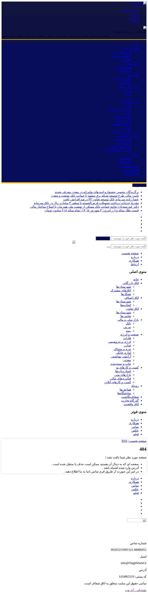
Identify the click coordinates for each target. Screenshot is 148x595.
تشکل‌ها (126, 59)
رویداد (135, 154)
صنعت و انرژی (129, 102)
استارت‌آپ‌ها (123, 139)
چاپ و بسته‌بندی (120, 131)
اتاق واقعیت (131, 173)
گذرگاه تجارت (130, 170)
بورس (127, 94)
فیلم (136, 434)
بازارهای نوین (122, 143)
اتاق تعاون (132, 75)
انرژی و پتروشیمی (119, 109)
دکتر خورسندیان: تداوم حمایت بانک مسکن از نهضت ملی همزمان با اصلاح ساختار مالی (84, 206)
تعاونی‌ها (125, 82)
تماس (135, 426)
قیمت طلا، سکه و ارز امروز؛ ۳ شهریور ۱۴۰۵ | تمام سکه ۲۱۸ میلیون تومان (92, 210)
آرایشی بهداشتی (121, 124)
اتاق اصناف (131, 63)
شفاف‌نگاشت (130, 166)
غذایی (127, 113)
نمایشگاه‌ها (124, 162)
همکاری (134, 17)
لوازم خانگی (123, 120)
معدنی (127, 127)
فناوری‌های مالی (120, 146)
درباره (135, 13)
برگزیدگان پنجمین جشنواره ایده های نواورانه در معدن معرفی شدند (97, 192)
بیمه (128, 98)
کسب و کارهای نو (127, 135)
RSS (124, 441)
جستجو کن (102, 238)
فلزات (127, 105)
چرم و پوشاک (122, 116)
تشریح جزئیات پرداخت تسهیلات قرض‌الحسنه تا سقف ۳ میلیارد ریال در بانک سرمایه (86, 203)
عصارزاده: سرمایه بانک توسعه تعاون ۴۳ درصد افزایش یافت (101, 199)
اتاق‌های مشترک (121, 55)
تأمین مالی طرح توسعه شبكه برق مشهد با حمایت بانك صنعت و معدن (95, 195)
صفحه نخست (130, 10)
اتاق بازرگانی (131, 48)
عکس (135, 430)
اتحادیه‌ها (125, 71)
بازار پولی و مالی (128, 87)
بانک (128, 90)
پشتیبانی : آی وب (135, 590)
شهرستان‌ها (123, 52)
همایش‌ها (125, 158)
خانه (136, 44)
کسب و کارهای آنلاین (117, 150)
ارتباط (135, 21)
